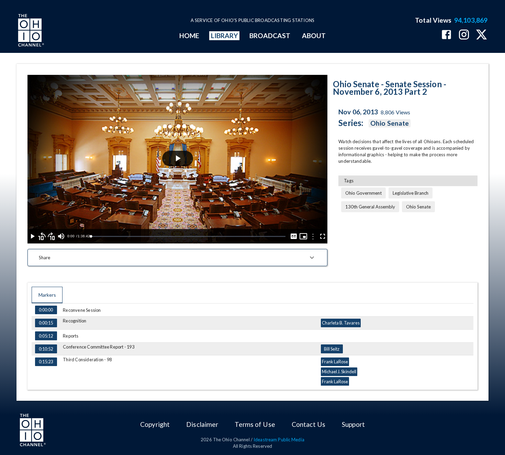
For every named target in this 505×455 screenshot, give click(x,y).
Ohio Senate (389, 123)
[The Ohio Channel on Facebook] (446, 35)
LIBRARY (224, 35)
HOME (189, 35)
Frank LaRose (335, 361)
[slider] (188, 236)
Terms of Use (255, 424)
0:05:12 (46, 336)
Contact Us (308, 424)
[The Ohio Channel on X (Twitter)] (481, 35)
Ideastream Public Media (279, 439)
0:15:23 (46, 361)
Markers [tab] (47, 295)
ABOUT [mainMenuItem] (314, 35)
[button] (177, 257)
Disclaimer (202, 424)
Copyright (155, 424)
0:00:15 (46, 323)
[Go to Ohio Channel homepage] (30, 31)
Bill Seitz (331, 349)
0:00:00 (46, 309)
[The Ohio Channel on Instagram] (464, 35)
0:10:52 (46, 349)
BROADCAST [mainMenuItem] (270, 35)
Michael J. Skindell (339, 371)
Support (353, 424)
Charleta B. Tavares (341, 323)
